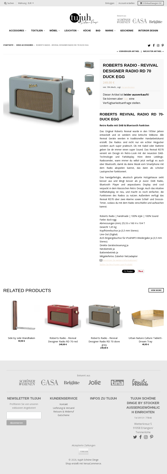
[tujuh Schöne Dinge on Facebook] (154, 45)
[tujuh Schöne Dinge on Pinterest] (163, 45)
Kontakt (64, 404)
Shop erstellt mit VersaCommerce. (84, 463)
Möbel (54, 30)
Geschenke (126, 30)
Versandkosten (128, 87)
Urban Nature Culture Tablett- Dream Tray (145, 339)
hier (126, 98)
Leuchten (70, 30)
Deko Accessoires (24, 45)
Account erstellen (127, 3)
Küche (87, 30)
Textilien (37, 30)
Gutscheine (63, 415)
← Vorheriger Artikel (128, 51)
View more (156, 290)
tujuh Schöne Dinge (88, 459)
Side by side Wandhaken (21, 338)
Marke (109, 30)
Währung (22, 3)
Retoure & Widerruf (63, 411)
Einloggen (109, 3)
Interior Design (148, 30)
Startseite (8, 45)
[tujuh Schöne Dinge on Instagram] (158, 45)
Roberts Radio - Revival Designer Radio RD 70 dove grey (104, 341)
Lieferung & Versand (63, 407)
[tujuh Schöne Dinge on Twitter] (149, 45)
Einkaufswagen (152, 3)
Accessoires (16, 30)
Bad (98, 30)
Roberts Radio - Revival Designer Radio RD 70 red (63, 339)
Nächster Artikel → (153, 51)
